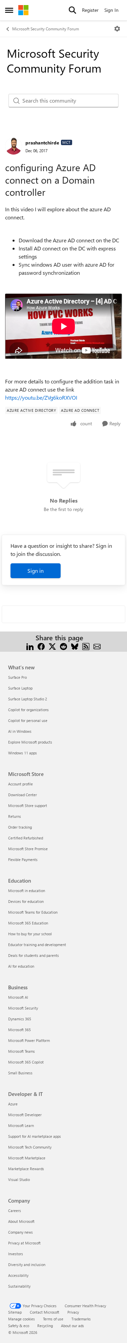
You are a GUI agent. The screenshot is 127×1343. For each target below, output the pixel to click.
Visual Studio (19, 1179)
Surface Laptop (20, 688)
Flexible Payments (23, 859)
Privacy (73, 1312)
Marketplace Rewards (26, 1168)
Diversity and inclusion (26, 1264)
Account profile (20, 783)
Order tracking (20, 827)
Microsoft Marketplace (26, 1157)
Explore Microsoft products (30, 742)
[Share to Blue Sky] (74, 645)
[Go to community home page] (23, 10)
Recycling (45, 1325)
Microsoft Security (23, 1008)
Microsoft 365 (19, 1029)
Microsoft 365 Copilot (26, 1062)
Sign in (35, 570)
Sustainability (19, 1286)
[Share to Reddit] (63, 645)
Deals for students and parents (33, 955)
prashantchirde (42, 142)
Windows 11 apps (22, 752)
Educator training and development (37, 944)
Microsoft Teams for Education (33, 912)
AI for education (21, 966)
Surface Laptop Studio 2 (27, 698)
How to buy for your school (30, 933)
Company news (20, 1232)
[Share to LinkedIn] (30, 645)
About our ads (72, 1325)
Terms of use (53, 1318)
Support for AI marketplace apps (34, 1136)
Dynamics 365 (19, 1018)
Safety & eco (18, 1325)
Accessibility (18, 1275)
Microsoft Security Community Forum (45, 28)
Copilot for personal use (27, 720)
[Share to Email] (97, 645)
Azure (13, 1103)
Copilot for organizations (28, 709)
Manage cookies (21, 1318)
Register (90, 10)
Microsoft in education (26, 890)
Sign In (111, 10)
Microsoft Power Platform (29, 1040)
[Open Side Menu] (9, 10)
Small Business (20, 1072)
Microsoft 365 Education (28, 922)
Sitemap (15, 1312)
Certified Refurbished (25, 837)
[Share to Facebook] (41, 645)
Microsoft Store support (27, 805)
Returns (14, 816)
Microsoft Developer (25, 1114)
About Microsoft (21, 1221)
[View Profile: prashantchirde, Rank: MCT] (13, 146)
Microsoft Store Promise (28, 848)
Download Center (22, 794)
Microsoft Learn (21, 1125)
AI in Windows (19, 731)
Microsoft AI (18, 997)
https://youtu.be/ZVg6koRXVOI (41, 397)
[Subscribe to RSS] (85, 645)
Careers (14, 1210)
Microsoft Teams (21, 1051)
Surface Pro (17, 677)
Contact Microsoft (44, 1312)
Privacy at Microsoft (24, 1242)
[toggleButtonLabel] (117, 28)
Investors (15, 1253)
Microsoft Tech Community (29, 1147)
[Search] (72, 10)
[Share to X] (52, 645)
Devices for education (26, 901)
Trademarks (81, 1318)
